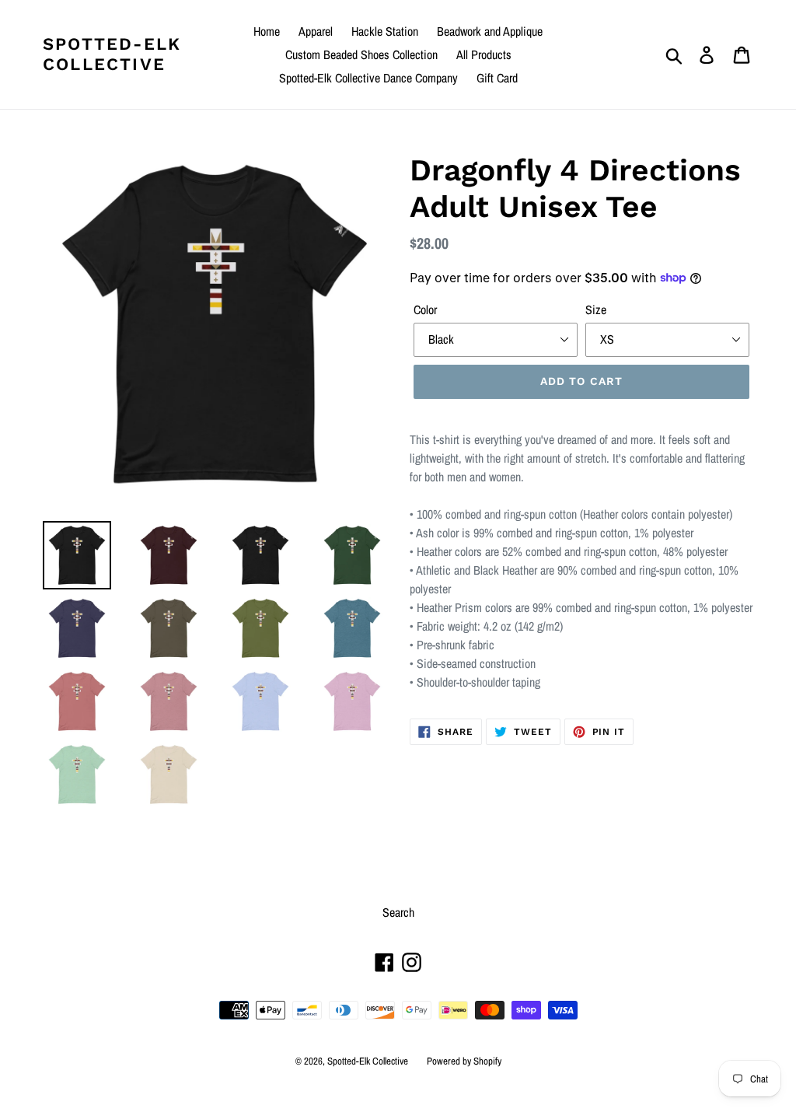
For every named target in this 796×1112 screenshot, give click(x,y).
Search (398, 912)
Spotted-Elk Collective (112, 54)
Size (595, 309)
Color (425, 309)
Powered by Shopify (464, 1061)
